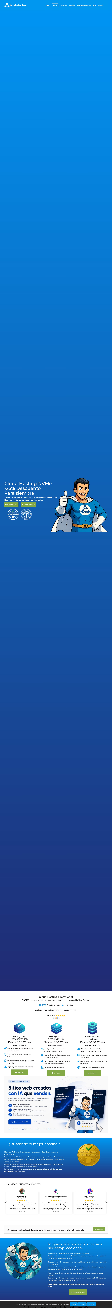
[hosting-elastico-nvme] (56, 1028)
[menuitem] (48, 5)
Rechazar (82, 1304)
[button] (106, 1202)
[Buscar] (106, 5)
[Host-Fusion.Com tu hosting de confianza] (15, 5)
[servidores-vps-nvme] (92, 1028)
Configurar (91, 1304)
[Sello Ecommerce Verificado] (89, 1155)
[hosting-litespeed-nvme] (19, 1028)
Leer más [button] (22, 1211)
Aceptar (74, 1304)
